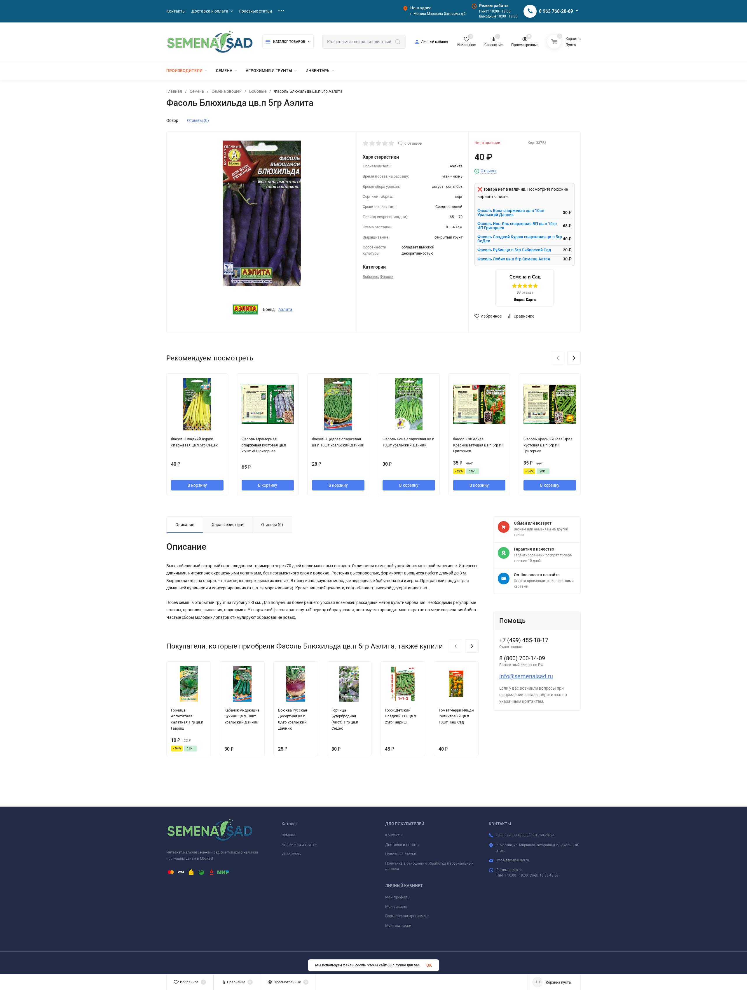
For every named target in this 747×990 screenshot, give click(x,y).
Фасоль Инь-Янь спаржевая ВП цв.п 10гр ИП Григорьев (517, 226)
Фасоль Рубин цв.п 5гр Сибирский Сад (514, 250)
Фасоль (386, 276)
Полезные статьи (400, 854)
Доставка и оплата (402, 844)
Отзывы (488, 171)
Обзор (172, 120)
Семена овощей (227, 91)
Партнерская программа (407, 916)
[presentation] (557, 358)
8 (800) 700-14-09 (510, 835)
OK (429, 965)
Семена (197, 91)
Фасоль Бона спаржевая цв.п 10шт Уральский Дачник (511, 212)
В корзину (197, 485)
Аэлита (285, 309)
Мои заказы (396, 906)
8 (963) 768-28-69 (540, 835)
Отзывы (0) (198, 120)
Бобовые (257, 91)
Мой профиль (397, 897)
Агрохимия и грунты (299, 844)
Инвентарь (291, 854)
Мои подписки (398, 925)
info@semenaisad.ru (526, 676)
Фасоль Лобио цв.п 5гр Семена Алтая (513, 259)
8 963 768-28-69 (556, 11)
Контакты (393, 835)
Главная (174, 91)
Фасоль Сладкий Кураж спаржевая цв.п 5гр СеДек (519, 239)
